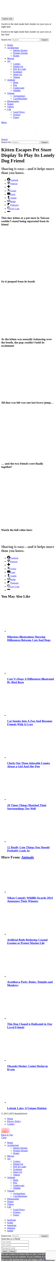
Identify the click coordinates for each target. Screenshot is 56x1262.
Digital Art (18, 66)
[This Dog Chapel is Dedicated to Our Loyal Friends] (31, 1004)
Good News (19, 112)
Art (8, 61)
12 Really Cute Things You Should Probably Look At (28, 849)
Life (9, 109)
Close (4, 1137)
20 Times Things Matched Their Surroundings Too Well (26, 807)
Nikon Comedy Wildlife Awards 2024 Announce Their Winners (30, 899)
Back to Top (7, 1135)
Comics (16, 63)
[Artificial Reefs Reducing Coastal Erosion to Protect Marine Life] (31, 920)
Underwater (18, 88)
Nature (10, 104)
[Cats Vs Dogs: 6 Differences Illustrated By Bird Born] (31, 659)
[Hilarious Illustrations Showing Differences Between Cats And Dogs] (31, 617)
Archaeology (19, 96)
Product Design (20, 53)
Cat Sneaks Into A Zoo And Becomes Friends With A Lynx (29, 722)
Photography (13, 101)
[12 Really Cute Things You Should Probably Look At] (31, 827)
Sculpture (17, 72)
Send (4, 1251)
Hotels (16, 55)
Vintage (10, 93)
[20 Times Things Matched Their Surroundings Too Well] (31, 785)
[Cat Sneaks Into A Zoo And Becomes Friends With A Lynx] (31, 701)
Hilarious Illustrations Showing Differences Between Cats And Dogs (28, 638)
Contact (10, 1124)
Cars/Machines (20, 98)
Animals (11, 80)
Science (16, 114)
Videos (10, 106)
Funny (16, 117)
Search (45, 40)
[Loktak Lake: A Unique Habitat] (31, 1088)
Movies (10, 58)
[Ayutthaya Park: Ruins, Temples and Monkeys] (31, 962)
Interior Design (20, 50)
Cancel (12, 1251)
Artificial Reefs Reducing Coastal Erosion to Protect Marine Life (27, 941)
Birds (15, 82)
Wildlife (17, 90)
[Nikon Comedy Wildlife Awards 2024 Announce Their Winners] (31, 877)
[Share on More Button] (8, 187)
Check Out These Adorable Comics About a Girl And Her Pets (28, 765)
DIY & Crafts (19, 69)
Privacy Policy (14, 1121)
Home (10, 45)
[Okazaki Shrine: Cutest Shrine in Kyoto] (31, 1046)
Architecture (13, 47)
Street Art (17, 74)
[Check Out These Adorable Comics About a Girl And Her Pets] (31, 743)
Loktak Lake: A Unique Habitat (27, 1108)
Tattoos (16, 77)
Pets (15, 85)
